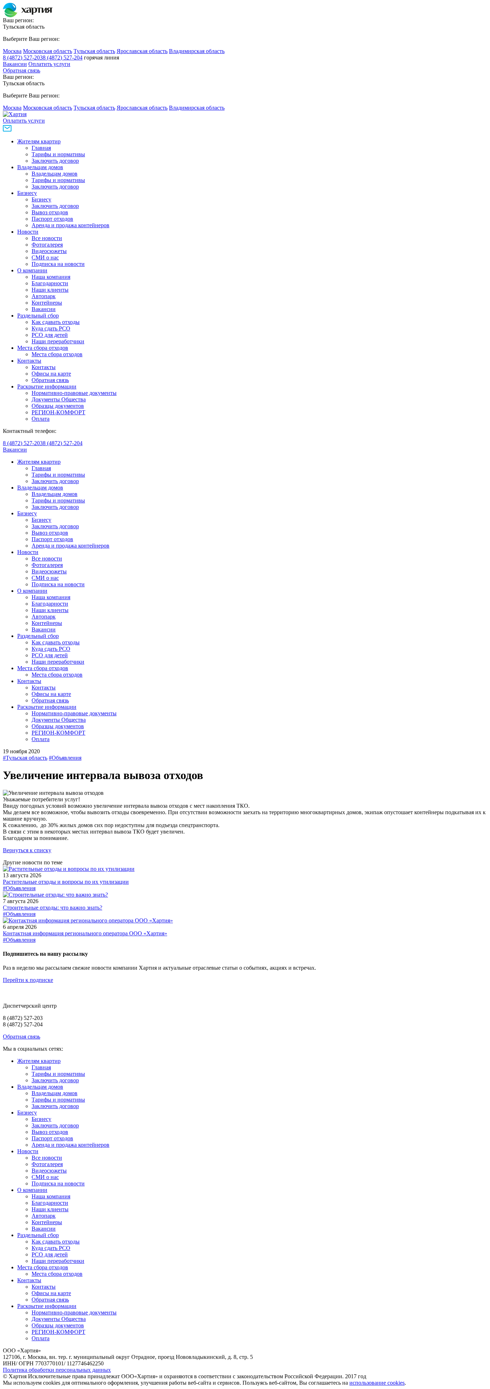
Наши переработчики (58, 341)
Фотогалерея (47, 245)
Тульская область (94, 51)
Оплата (41, 419)
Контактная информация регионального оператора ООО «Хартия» (85, 933)
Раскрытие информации (46, 386)
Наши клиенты (50, 290)
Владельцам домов (40, 167)
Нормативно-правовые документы (74, 393)
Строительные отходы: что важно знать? (52, 907)
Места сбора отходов (42, 348)
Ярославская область (142, 51)
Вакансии (15, 64)
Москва (12, 51)
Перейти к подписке (28, 980)
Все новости (47, 238)
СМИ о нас (45, 257)
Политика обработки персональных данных (57, 1370)
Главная (41, 148)
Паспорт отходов (52, 219)
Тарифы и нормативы (58, 154)
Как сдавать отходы (56, 322)
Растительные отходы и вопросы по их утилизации (66, 882)
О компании (32, 270)
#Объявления (65, 758)
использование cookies (377, 1383)
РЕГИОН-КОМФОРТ (58, 412)
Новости (27, 232)
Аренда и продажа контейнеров (70, 225)
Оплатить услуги (49, 64)
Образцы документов (58, 406)
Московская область (47, 51)
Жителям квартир (39, 141)
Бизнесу (27, 193)
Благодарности (50, 283)
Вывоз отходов (50, 212)
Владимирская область (197, 51)
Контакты (29, 361)
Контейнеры (47, 303)
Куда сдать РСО (51, 328)
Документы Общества (59, 399)
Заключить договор (55, 161)
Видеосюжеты (49, 251)
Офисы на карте (51, 374)
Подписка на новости (58, 264)
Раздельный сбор (38, 315)
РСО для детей (50, 335)
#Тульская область (25, 758)
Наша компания (51, 277)
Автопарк (44, 296)
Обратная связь (21, 70)
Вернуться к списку (27, 850)
